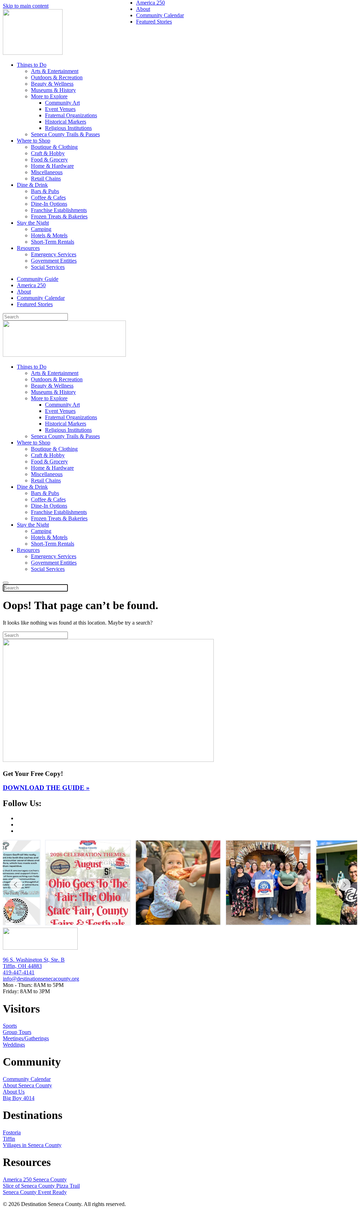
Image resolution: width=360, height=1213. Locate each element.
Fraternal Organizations (71, 115)
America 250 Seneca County (35, 1179)
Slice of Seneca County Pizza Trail (41, 1186)
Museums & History (53, 90)
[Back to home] (33, 53)
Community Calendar (41, 298)
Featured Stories (35, 304)
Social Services (48, 267)
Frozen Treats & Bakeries (59, 216)
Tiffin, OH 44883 (22, 966)
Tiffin (9, 1139)
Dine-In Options (49, 204)
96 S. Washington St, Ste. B (34, 960)
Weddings (14, 1045)
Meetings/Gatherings (26, 1038)
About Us (14, 1092)
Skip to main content (26, 6)
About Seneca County (27, 1085)
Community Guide (37, 279)
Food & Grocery (49, 160)
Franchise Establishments (59, 210)
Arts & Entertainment (54, 71)
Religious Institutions (68, 128)
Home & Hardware (52, 166)
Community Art (62, 103)
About (24, 292)
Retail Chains (46, 179)
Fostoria (12, 1132)
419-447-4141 (18, 972)
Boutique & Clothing (54, 147)
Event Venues (60, 109)
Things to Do (31, 65)
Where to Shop (33, 141)
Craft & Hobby (48, 153)
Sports (10, 1026)
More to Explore (49, 96)
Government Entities (54, 261)
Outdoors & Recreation (57, 77)
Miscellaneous (47, 172)
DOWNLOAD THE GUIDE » (46, 787)
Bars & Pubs (45, 191)
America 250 (31, 285)
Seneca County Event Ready (35, 1192)
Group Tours (17, 1032)
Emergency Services (53, 254)
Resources (28, 248)
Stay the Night (33, 223)
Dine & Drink (32, 185)
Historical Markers (65, 122)
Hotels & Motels (49, 235)
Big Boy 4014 (18, 1098)
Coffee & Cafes (48, 197)
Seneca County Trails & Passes (65, 134)
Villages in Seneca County (32, 1145)
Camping (41, 229)
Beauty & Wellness (52, 84)
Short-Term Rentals (52, 242)
